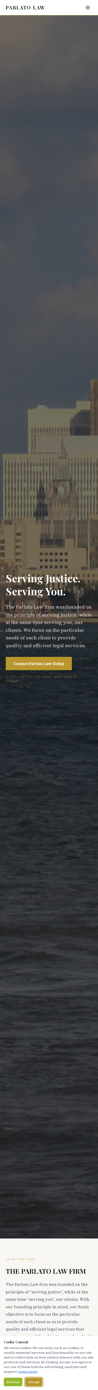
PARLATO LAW (25, 7)
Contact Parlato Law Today (38, 663)
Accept (33, 1382)
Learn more (27, 1371)
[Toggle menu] (87, 7)
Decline (13, 1382)
